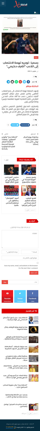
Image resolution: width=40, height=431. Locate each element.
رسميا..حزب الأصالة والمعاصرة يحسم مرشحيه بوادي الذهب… (16, 395)
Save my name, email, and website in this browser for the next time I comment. (21, 266)
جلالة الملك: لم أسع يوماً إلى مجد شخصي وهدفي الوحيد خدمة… (15, 376)
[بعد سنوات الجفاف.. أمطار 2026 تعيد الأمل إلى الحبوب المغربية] (33, 349)
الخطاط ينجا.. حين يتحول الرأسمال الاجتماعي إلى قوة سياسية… (15, 318)
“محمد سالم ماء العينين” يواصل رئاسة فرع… (15, 405)
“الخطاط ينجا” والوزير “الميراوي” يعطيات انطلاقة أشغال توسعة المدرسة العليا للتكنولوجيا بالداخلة (10, 142)
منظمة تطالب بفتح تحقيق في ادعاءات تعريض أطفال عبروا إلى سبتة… (16, 358)
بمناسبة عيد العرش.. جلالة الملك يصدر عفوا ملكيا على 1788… (15, 366)
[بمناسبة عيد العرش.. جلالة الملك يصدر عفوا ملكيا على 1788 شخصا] (33, 368)
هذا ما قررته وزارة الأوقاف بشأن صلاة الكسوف (15, 328)
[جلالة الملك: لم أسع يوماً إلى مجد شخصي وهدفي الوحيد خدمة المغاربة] (33, 378)
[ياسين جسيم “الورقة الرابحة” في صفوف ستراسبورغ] (28, 170)
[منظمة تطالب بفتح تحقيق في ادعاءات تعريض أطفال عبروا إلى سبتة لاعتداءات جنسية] (33, 358)
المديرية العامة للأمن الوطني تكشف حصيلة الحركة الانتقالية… (15, 337)
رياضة (36, 57)
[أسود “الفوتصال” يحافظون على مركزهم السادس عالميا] (11, 190)
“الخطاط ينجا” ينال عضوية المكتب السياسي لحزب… (15, 386)
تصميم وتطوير (30, 427)
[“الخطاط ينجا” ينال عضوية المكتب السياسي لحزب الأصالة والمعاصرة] (33, 387)
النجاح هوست (19, 427)
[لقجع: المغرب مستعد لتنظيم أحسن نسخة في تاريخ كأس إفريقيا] (28, 190)
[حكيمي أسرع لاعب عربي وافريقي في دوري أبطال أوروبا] (11, 170)
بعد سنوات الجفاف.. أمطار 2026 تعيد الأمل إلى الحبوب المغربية (16, 347)
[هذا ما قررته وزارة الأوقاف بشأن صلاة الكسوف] (33, 329)
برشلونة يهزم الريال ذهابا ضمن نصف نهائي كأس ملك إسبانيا (30, 140)
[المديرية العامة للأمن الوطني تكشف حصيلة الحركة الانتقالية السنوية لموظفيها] (33, 339)
